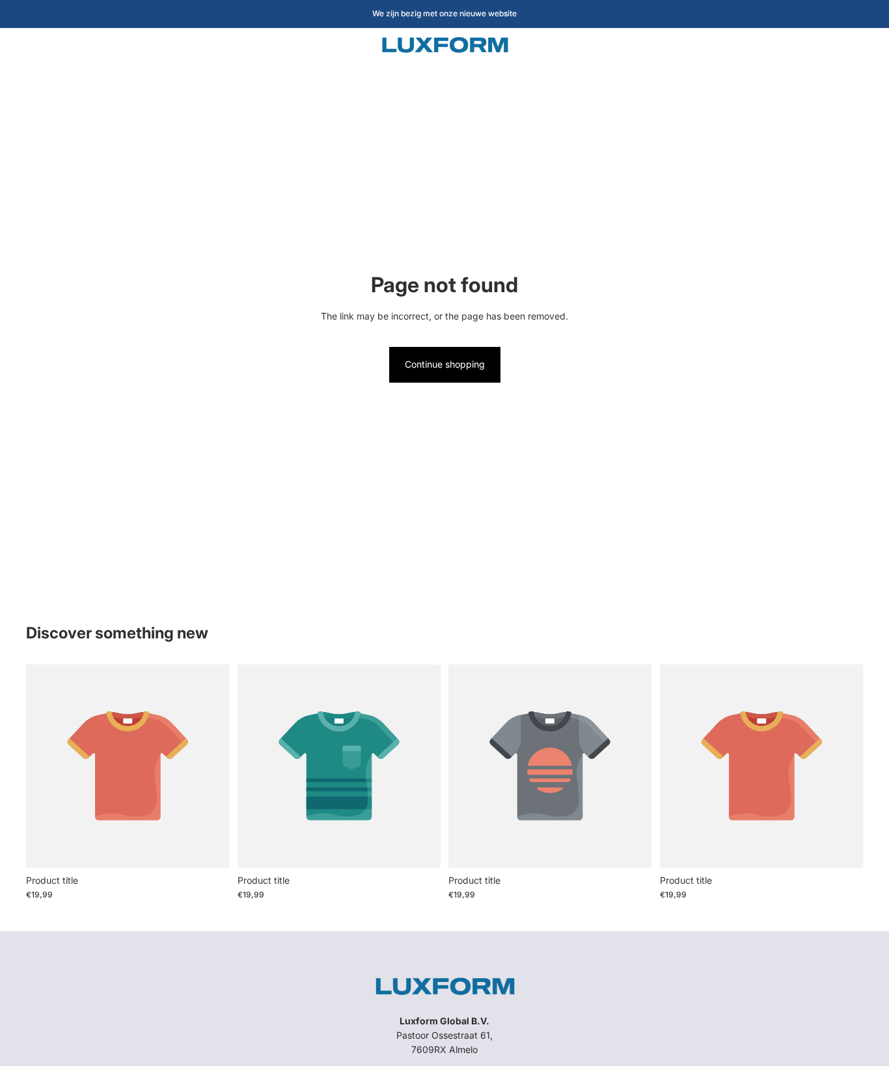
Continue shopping (445, 364)
